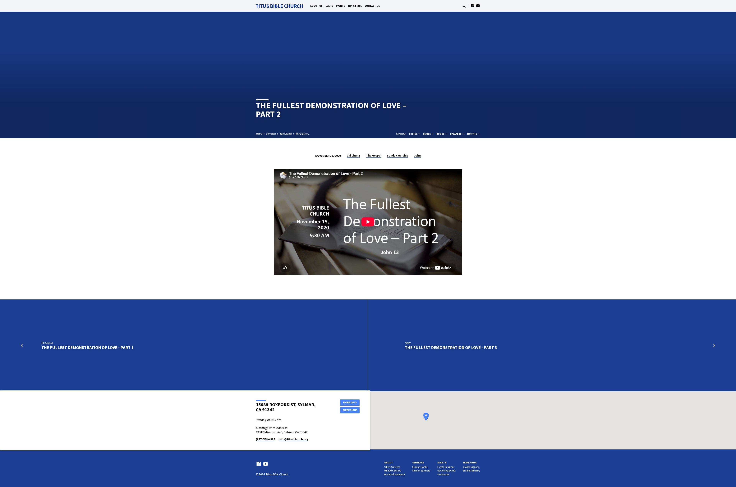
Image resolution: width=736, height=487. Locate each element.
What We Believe (392, 470)
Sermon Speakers (421, 470)
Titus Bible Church (279, 5)
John (417, 155)
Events (340, 5)
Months (472, 133)
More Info (350, 402)
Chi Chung (353, 155)
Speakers (456, 133)
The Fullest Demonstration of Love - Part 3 (451, 347)
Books (440, 133)
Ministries (355, 5)
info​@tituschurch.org (293, 439)
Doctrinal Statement (394, 474)
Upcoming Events (446, 470)
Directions (350, 410)
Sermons (271, 133)
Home (259, 133)
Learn (329, 5)
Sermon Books (419, 467)
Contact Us (372, 5)
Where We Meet (392, 467)
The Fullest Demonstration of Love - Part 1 (87, 347)
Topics (413, 133)
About (388, 462)
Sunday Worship (397, 155)
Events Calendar (445, 467)
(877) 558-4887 (265, 439)
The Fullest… (303, 133)
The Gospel (286, 133)
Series (427, 133)
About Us (316, 5)
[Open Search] (464, 6)
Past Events (443, 474)
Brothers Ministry (471, 470)
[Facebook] (473, 5)
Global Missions (471, 467)
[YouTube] (478, 5)
